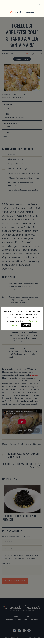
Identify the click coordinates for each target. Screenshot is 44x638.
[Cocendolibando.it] (22, 13)
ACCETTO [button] (26, 325)
